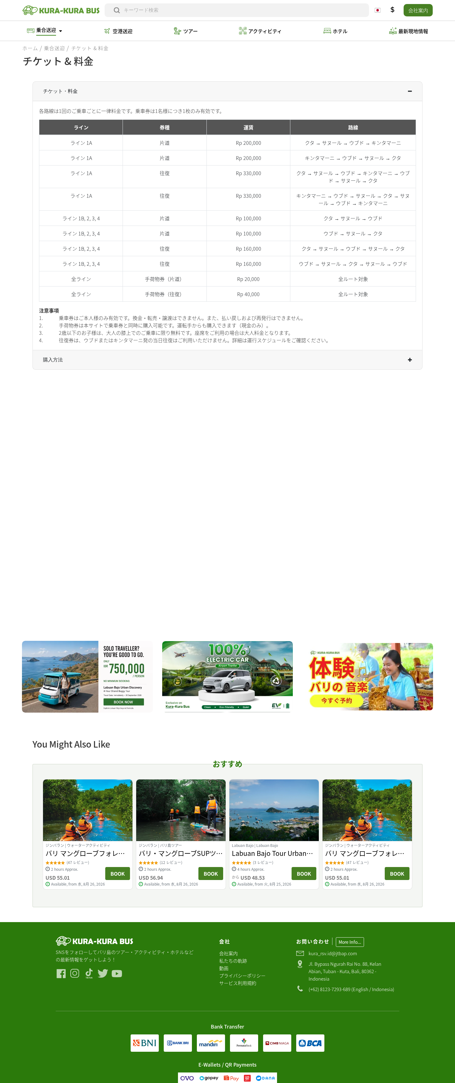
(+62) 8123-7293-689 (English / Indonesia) (351, 989)
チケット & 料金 (90, 48)
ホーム (30, 48)
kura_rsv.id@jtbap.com (333, 953)
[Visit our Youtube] (116, 973)
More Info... (350, 942)
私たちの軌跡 (233, 960)
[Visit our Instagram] (75, 973)
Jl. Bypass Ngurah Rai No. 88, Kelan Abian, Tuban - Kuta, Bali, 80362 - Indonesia (345, 971)
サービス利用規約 (237, 983)
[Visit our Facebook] (61, 973)
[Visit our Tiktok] (89, 973)
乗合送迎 (54, 48)
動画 (223, 968)
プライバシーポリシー (242, 975)
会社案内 (418, 10)
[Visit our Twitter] (103, 973)
